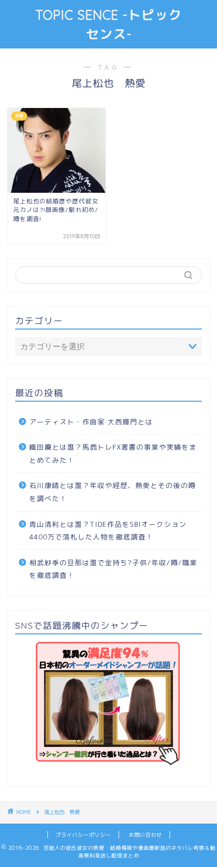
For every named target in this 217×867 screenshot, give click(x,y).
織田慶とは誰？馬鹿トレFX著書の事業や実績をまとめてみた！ (113, 453)
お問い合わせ (145, 834)
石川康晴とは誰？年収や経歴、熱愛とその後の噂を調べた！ (112, 491)
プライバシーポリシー (83, 834)
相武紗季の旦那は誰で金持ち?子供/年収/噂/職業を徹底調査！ (113, 569)
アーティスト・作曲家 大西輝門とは (91, 421)
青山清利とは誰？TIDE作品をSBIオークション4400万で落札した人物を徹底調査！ (108, 530)
